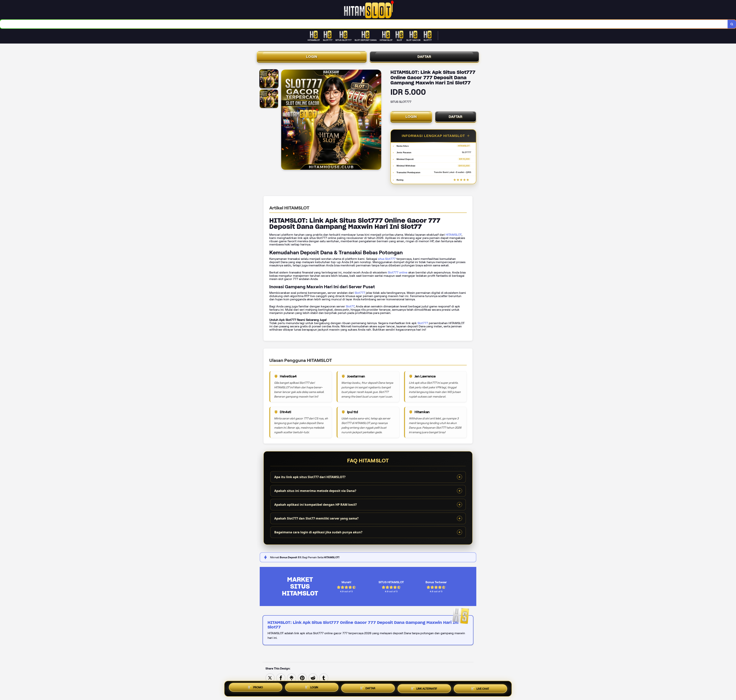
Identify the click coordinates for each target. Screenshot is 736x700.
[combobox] (364, 24)
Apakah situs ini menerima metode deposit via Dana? (315, 491)
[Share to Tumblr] (323, 677)
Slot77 (350, 306)
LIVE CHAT (482, 688)
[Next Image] (378, 120)
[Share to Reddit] (313, 677)
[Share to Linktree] (291, 677)
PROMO (258, 687)
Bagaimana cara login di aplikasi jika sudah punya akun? (318, 532)
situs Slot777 (387, 258)
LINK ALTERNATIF (426, 688)
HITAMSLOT (454, 234)
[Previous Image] (284, 120)
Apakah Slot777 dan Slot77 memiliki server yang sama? (316, 518)
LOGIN (311, 56)
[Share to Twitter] (270, 677)
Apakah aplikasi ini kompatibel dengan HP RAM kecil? (315, 504)
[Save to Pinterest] (302, 677)
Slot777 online (397, 272)
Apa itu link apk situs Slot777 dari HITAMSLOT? (310, 477)
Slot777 (360, 292)
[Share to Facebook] (280, 677)
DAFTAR (424, 56)
